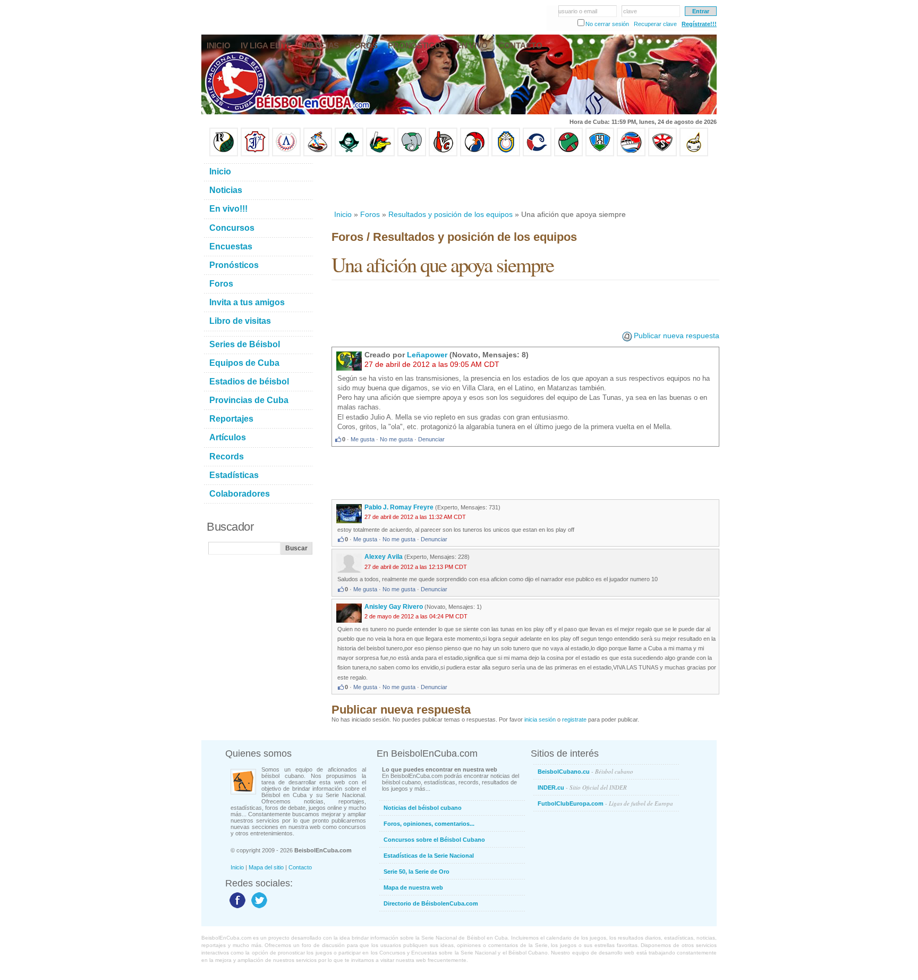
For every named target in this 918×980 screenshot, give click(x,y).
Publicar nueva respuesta (676, 335)
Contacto (300, 867)
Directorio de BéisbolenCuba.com (431, 903)
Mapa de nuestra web (413, 887)
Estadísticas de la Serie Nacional (429, 855)
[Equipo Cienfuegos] (411, 154)
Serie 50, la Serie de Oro (416, 871)
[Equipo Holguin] (599, 154)
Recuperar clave (655, 24)
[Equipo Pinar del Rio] (223, 154)
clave (630, 11)
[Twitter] (258, 907)
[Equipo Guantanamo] (693, 154)
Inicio (343, 214)
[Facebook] (236, 907)
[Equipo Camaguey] (537, 154)
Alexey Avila (383, 556)
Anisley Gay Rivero (393, 606)
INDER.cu (582, 787)
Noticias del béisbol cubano (423, 808)
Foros (370, 214)
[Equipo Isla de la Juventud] (349, 154)
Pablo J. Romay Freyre (399, 507)
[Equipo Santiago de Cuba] (662, 154)
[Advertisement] (525, 183)
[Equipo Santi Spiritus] (474, 154)
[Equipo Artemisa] (286, 154)
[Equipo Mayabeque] (317, 154)
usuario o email (577, 11)
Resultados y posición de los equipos (450, 214)
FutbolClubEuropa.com (605, 803)
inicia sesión (540, 719)
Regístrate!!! (699, 24)
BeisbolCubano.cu (585, 771)
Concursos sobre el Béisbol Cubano (434, 839)
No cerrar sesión (607, 24)
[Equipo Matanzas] (380, 154)
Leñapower (427, 354)
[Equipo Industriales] (255, 154)
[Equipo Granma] (631, 154)
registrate (574, 719)
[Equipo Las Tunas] (568, 154)
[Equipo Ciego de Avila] (505, 154)
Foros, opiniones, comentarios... (429, 823)
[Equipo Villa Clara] (443, 154)
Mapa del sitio (266, 867)
